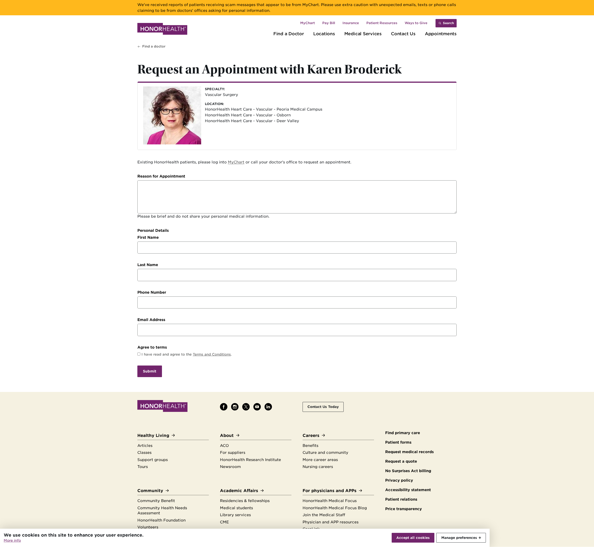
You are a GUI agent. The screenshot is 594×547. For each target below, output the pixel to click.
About (227, 435)
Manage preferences (459, 538)
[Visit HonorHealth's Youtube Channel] (257, 406)
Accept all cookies (413, 538)
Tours (142, 466)
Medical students (236, 508)
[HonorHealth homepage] (162, 29)
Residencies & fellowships (245, 501)
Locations (324, 33)
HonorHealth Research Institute (250, 460)
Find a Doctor (288, 33)
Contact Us (403, 33)
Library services (235, 515)
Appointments (441, 33)
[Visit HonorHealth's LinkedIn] (268, 406)
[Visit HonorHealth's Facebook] (223, 406)
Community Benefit (156, 501)
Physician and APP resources (330, 522)
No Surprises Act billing (408, 471)
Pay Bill (328, 23)
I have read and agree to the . (187, 354)
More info (12, 540)
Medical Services (363, 33)
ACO (224, 445)
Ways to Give (416, 23)
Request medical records (409, 452)
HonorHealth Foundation (161, 520)
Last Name (147, 265)
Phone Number (151, 292)
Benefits (310, 445)
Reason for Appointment (161, 176)
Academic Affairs (239, 490)
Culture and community (325, 452)
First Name (148, 237)
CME (224, 522)
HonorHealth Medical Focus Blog (335, 508)
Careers (311, 435)
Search (448, 23)
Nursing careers (318, 466)
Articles (144, 445)
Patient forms (398, 442)
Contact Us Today (323, 407)
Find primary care (402, 433)
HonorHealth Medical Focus (330, 501)
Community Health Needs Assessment (162, 510)
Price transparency (403, 509)
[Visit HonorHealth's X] (246, 406)
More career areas (320, 460)
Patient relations (401, 499)
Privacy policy (399, 480)
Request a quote (401, 461)
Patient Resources (381, 23)
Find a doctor (153, 46)
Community (150, 490)
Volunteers (147, 527)
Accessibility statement (408, 490)
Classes (144, 452)
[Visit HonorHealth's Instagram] (235, 406)
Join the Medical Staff (324, 515)
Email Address (151, 320)
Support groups (152, 460)
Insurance (350, 23)
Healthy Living (153, 435)
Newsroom (230, 466)
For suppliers (232, 452)
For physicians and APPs (329, 490)
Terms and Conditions (212, 354)
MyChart (307, 23)
